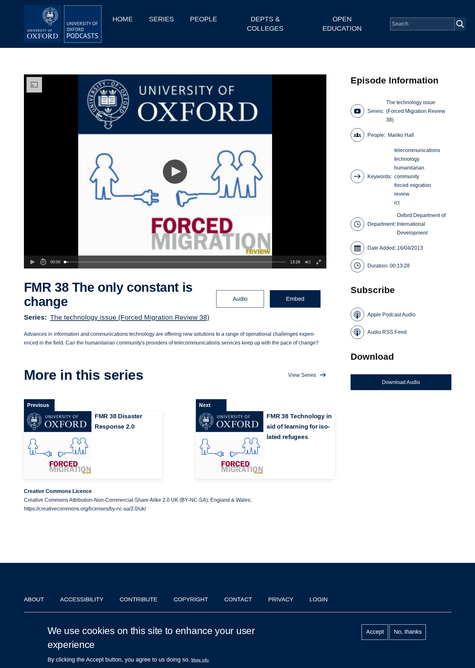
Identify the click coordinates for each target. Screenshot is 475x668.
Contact (238, 599)
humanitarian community (409, 172)
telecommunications (417, 150)
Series (161, 19)
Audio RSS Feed (386, 332)
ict (396, 202)
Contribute (138, 599)
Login (319, 599)
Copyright (191, 599)
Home (122, 19)
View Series (302, 375)
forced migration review (412, 189)
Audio (240, 299)
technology (406, 159)
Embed (295, 299)
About (34, 599)
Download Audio (401, 382)
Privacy (280, 599)
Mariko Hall (401, 135)
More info (200, 660)
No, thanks (408, 632)
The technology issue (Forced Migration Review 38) (129, 317)
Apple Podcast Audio (391, 314)
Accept (375, 632)
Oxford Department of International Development (421, 224)
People (203, 19)
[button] (175, 171)
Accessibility (81, 599)
